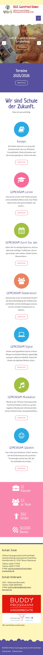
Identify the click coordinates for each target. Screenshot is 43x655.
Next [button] (39, 43)
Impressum (6, 651)
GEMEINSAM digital (21, 346)
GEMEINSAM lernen (21, 192)
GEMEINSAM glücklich (21, 447)
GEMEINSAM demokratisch (21, 293)
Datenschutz (17, 651)
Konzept (21, 141)
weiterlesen (24, 48)
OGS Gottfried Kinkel (25, 7)
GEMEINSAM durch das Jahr (22, 242)
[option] (21, 43)
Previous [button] (4, 43)
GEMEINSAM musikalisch (21, 397)
